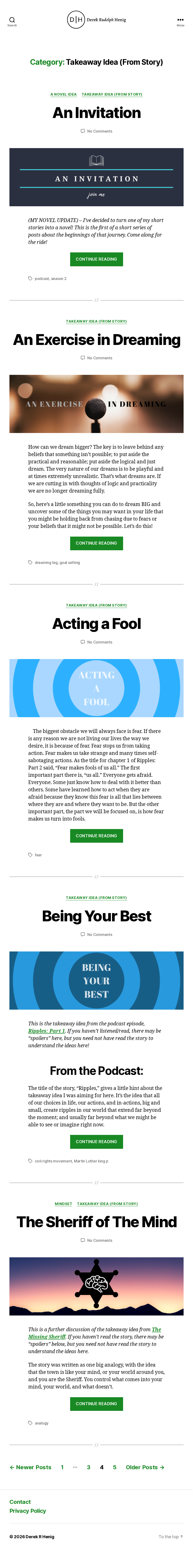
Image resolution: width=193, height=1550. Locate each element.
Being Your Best (96, 916)
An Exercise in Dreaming (97, 339)
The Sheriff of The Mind (96, 1222)
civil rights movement (53, 1161)
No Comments (99, 131)
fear (38, 855)
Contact (20, 1501)
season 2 (59, 278)
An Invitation (96, 112)
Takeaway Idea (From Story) (112, 94)
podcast (42, 278)
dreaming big (46, 562)
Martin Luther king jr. (91, 1161)
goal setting (70, 562)
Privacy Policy (27, 1510)
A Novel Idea (63, 94)
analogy (41, 1423)
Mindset (63, 1204)
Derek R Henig (40, 1536)
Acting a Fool (96, 623)
